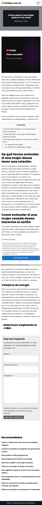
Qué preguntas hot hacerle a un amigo (17, 459)
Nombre (7, 354)
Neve (9, 503)
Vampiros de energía (14, 144)
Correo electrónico (11, 365)
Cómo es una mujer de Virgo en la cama (17, 466)
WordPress (31, 503)
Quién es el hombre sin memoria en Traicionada (21, 489)
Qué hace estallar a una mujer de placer (17, 463)
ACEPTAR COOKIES (21, 258)
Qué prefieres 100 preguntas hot (15, 455)
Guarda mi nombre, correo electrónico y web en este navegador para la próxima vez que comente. (21, 410)
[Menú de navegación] (38, 3)
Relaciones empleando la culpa (18, 147)
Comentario (8, 376)
